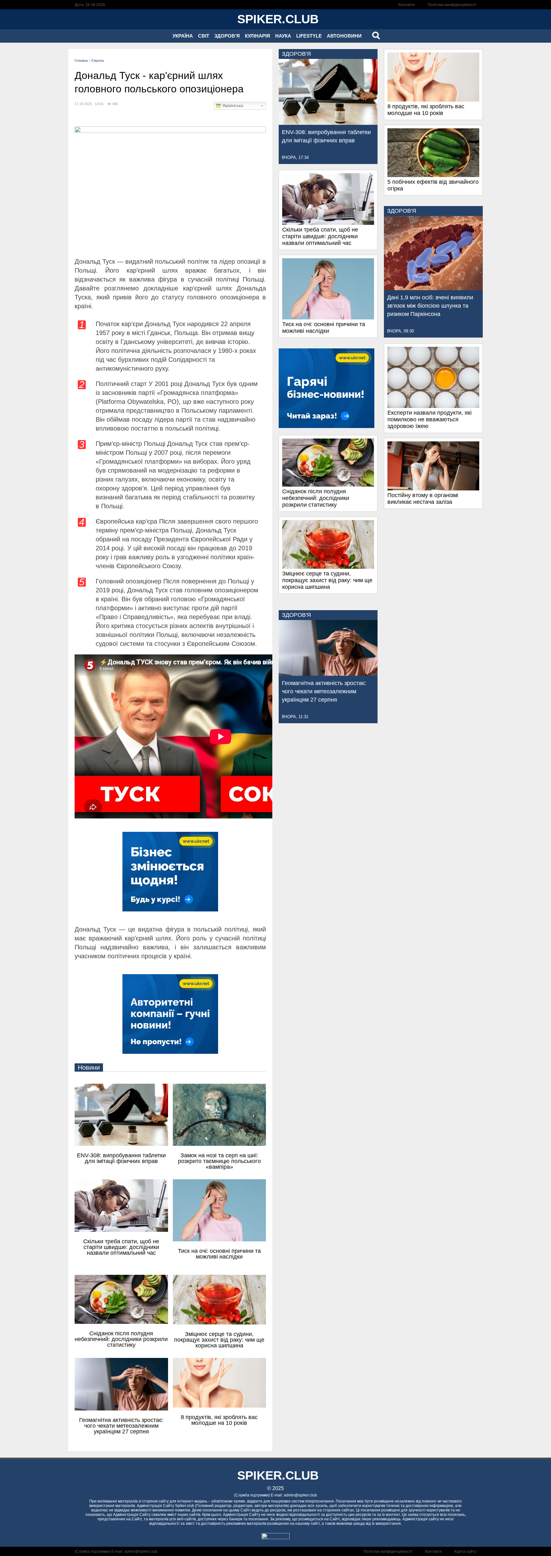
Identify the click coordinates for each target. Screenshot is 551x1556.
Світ (203, 36)
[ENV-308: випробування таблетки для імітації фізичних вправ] (328, 123)
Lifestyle (309, 36)
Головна (81, 60)
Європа (98, 60)
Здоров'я (227, 36)
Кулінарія (257, 36)
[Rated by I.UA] (275, 1537)
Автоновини (344, 36)
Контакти (406, 5)
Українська (232, 105)
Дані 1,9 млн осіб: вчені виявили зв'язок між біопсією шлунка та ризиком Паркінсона (430, 305)
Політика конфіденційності (452, 5)
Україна (183, 36)
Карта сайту (465, 1551)
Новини (89, 1067)
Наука (283, 36)
